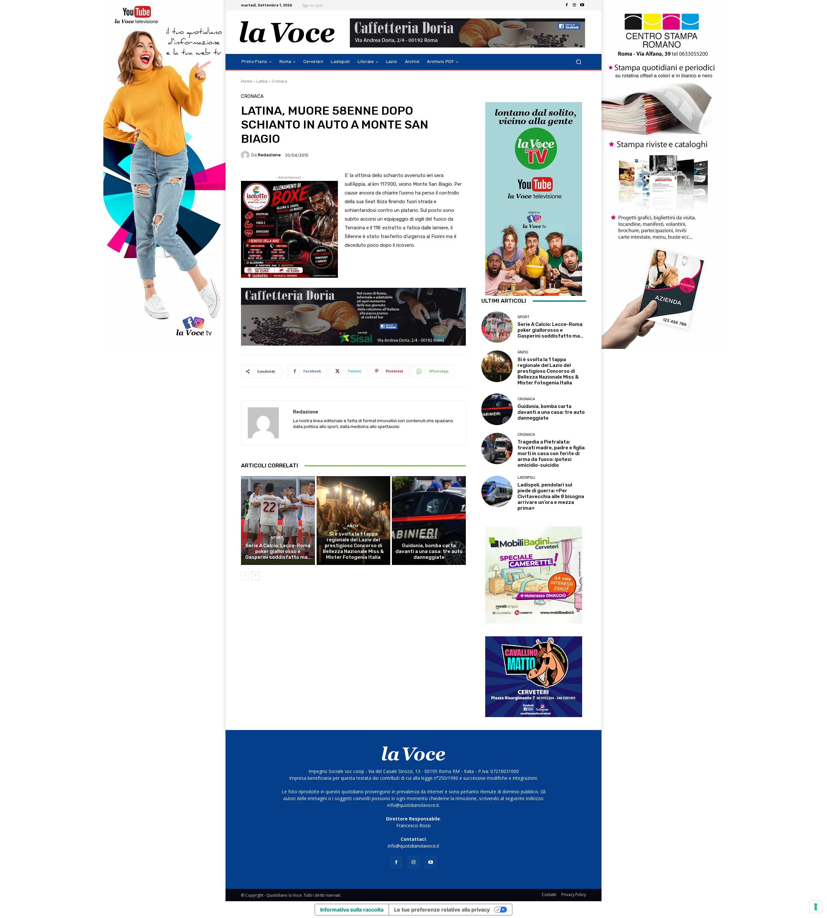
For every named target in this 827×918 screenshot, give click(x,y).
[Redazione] (246, 155)
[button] (578, 61)
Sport (277, 537)
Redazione (269, 155)
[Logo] (287, 32)
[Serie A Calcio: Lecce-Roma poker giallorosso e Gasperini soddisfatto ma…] (278, 520)
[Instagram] (574, 5)
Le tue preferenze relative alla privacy (442, 909)
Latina (261, 81)
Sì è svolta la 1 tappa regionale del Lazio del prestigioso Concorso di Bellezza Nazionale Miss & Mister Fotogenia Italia (353, 545)
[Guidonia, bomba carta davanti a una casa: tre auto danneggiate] (429, 520)
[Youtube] (582, 5)
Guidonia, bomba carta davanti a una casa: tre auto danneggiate (429, 551)
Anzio (352, 526)
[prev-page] (245, 575)
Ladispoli (526, 477)
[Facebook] (567, 5)
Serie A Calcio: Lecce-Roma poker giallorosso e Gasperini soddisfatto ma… (278, 551)
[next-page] (255, 575)
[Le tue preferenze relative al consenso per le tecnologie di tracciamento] (816, 907)
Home (246, 81)
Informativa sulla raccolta (351, 909)
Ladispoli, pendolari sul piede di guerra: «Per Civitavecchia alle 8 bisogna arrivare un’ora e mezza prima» (551, 496)
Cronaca (279, 81)
